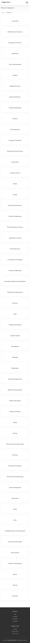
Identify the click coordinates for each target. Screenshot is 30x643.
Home (3, 12)
